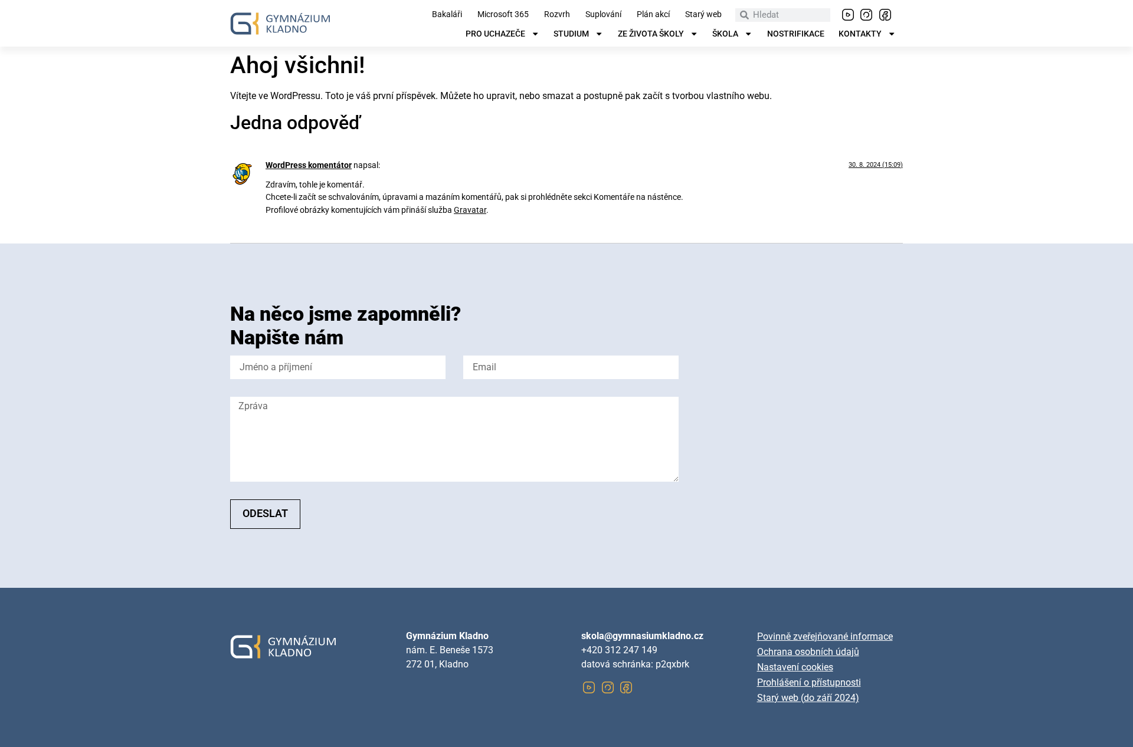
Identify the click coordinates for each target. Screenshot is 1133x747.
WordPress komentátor (309, 165)
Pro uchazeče (495, 34)
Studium (571, 34)
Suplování (603, 14)
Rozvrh (557, 14)
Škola (725, 34)
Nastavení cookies (795, 667)
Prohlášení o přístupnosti (809, 682)
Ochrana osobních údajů (808, 651)
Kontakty (860, 34)
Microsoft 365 (503, 14)
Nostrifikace (795, 34)
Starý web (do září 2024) (808, 697)
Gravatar (470, 210)
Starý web (703, 14)
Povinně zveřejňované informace (825, 636)
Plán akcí (653, 14)
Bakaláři (447, 14)
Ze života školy (651, 34)
